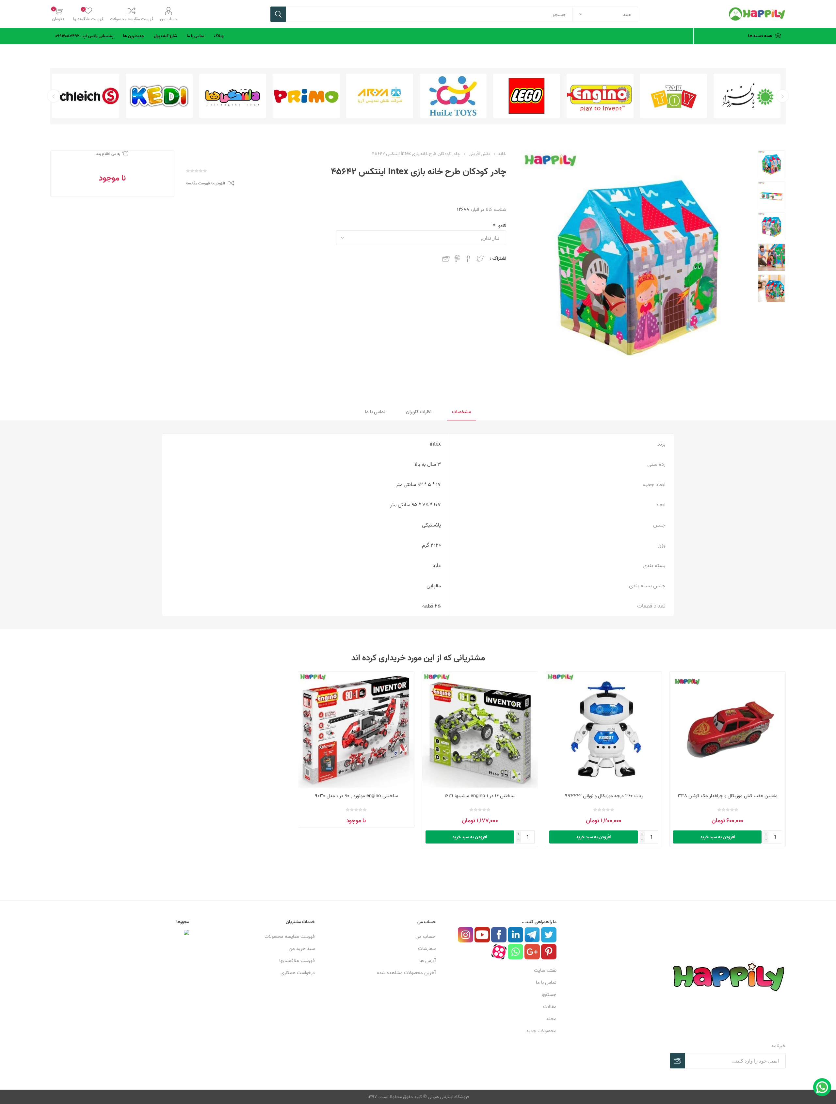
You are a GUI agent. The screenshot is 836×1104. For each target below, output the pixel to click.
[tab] (461, 412)
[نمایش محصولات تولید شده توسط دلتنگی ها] (306, 96)
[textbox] (429, 14)
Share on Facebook (468, 258)
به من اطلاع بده (108, 153)
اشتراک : (498, 258)
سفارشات (427, 948)
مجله (551, 1019)
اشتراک (677, 1060)
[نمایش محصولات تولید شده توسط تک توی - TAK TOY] (747, 96)
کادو (501, 226)
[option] (747, 96)
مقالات (549, 1006)
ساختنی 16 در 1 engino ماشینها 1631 (479, 796)
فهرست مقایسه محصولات (131, 19)
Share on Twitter (480, 258)
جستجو (278, 14)
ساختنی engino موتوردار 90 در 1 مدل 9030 (356, 796)
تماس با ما (546, 982)
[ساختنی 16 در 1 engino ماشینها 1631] (480, 730)
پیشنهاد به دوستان (446, 258)
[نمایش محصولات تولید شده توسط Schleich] (159, 96)
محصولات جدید (541, 1031)
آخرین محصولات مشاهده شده (406, 973)
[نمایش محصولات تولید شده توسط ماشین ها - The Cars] (85, 96)
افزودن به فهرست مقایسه (205, 183)
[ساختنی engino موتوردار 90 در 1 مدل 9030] (356, 730)
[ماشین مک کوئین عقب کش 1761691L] (728, 730)
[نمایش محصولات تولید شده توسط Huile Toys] (526, 96)
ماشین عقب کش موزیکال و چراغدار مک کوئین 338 (728, 796)
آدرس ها (427, 960)
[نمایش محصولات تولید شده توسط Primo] (379, 96)
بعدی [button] (53, 96)
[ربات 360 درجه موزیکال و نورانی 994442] (604, 730)
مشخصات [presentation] (461, 412)
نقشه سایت (545, 970)
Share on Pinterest (457, 258)
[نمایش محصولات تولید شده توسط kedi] (232, 96)
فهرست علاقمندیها (297, 960)
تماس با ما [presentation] (375, 412)
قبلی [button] (782, 96)
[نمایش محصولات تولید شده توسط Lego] (600, 96)
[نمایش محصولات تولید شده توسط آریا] (453, 96)
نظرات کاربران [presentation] (418, 412)
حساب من (168, 19)
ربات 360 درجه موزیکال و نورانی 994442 (604, 796)
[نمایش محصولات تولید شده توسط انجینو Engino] (673, 96)
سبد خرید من (302, 948)
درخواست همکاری (298, 973)
